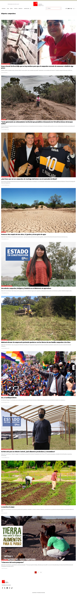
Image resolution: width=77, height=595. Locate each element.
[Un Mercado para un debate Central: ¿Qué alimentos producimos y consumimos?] (38, 427)
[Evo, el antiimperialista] (38, 373)
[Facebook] (66, 8)
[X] (67, 8)
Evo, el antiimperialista (8, 398)
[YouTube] (69, 8)
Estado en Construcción (7, 449)
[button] (30, 8)
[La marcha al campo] (38, 483)
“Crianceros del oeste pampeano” (12, 562)
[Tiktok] (71, 8)
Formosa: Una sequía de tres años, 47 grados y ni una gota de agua (23, 234)
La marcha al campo (7, 507)
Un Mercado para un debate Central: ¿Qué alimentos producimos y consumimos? (28, 451)
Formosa (3, 232)
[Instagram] (70, 8)
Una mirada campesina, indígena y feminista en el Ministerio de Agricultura (26, 288)
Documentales (5, 560)
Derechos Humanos (6, 176)
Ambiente (3, 119)
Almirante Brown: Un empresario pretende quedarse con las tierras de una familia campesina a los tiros (35, 342)
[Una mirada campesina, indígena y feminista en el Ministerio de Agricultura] (38, 264)
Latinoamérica (5, 395)
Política (3, 504)
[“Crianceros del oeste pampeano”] (38, 538)
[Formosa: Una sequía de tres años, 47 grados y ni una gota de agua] (38, 210)
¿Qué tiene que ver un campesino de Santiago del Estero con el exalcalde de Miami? (29, 179)
